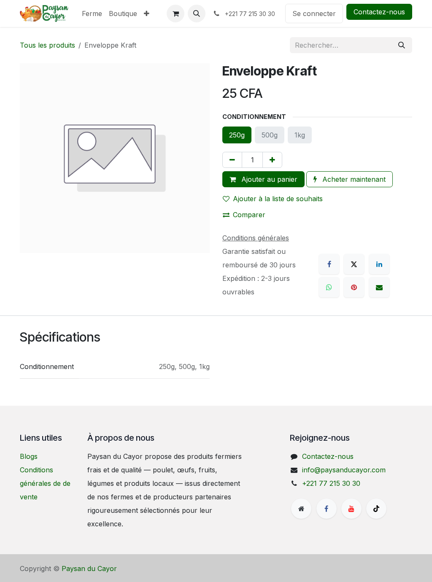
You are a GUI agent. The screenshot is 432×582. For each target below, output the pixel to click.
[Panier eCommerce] (175, 13)
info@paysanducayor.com (344, 470)
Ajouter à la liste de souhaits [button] (278, 198)
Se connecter (314, 13)
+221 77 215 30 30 (331, 483)
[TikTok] (376, 508)
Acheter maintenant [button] (353, 179)
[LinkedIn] (379, 264)
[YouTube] (351, 508)
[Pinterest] (354, 287)
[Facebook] (329, 264)
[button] (196, 13)
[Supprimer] (232, 160)
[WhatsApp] (329, 287)
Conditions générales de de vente (45, 483)
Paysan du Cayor (89, 568)
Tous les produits (47, 45)
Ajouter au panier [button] (268, 179)
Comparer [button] (249, 214)
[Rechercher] (401, 45)
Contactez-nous (379, 12)
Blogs (29, 456)
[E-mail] (379, 287)
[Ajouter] (272, 160)
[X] (354, 264)
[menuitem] (91, 13)
